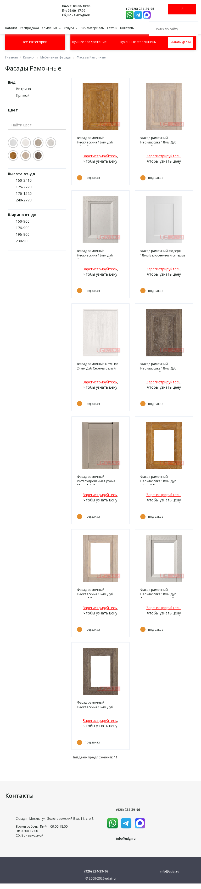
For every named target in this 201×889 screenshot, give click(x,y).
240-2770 (24, 199)
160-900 (23, 221)
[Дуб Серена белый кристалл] (25, 142)
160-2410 (24, 180)
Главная (11, 57)
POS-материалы (92, 28)
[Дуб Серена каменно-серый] (38, 142)
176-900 (23, 227)
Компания (50, 28)
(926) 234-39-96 (128, 809)
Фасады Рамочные (91, 57)
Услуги (69, 28)
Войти (177, 9)
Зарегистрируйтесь (100, 155)
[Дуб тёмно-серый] (38, 155)
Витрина (23, 88)
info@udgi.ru (126, 838)
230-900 (23, 240)
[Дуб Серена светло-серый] (51, 142)
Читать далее (181, 42)
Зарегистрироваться (186, 9)
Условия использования (101, 885)
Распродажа (29, 28)
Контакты (127, 28)
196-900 (23, 234)
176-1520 (24, 193)
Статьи (112, 28)
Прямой (23, 95)
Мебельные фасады (55, 57)
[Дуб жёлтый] (13, 155)
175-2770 (24, 186)
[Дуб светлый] (25, 155)
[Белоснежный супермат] (13, 142)
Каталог (11, 28)
